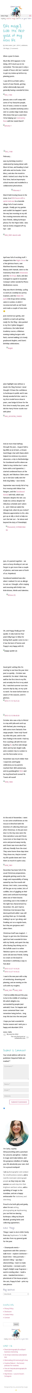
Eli (10, 745)
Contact (7, 1318)
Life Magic (6, 48)
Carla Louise (8, 45)
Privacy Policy (8, 1308)
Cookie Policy (8, 1315)
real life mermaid (9, 1178)
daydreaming (22, 1210)
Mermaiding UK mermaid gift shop (16, 1360)
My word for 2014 (12, 1034)
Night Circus (20, 260)
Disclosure (7, 1312)
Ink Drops (13, 276)
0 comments (14, 48)
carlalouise (24, 45)
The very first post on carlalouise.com (18, 1037)
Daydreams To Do (17, 1235)
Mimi (21, 771)
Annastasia (23, 273)
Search (16, 1324)
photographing (8, 1210)
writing (15, 1207)
